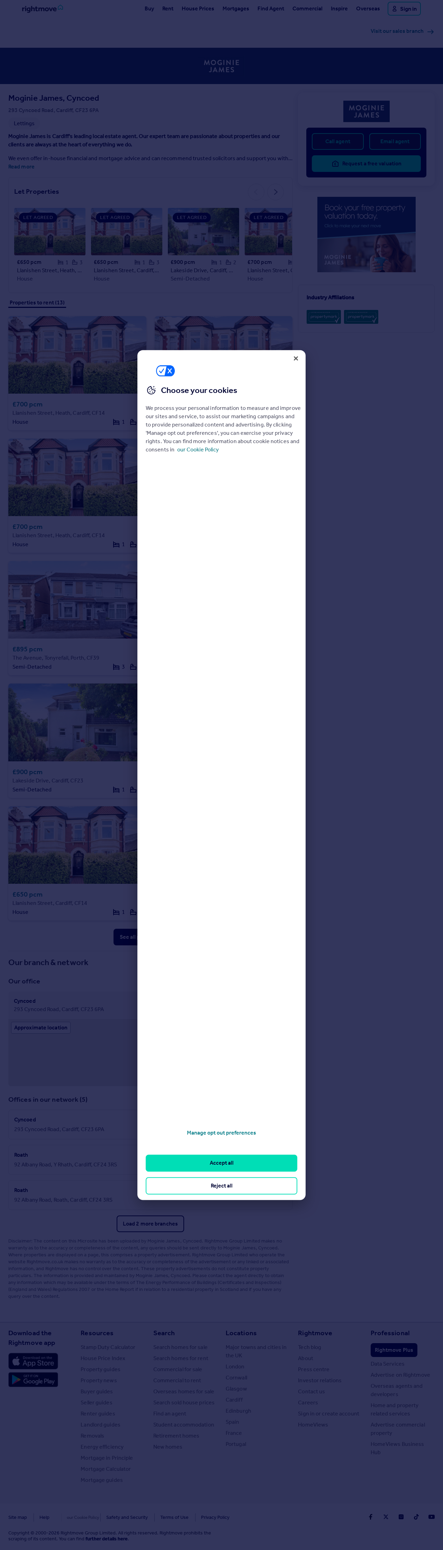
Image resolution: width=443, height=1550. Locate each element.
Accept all (222, 1163)
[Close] (296, 358)
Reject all (222, 1185)
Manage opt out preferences (221, 1132)
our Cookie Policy (198, 449)
